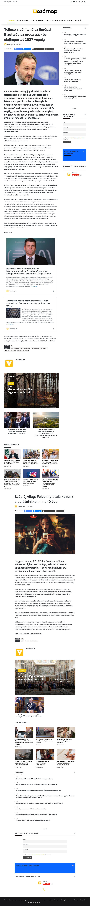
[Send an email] (14, 44)
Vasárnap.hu (10, 44)
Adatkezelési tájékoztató (63, 900)
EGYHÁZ (32, 20)
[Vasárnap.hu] (45, 11)
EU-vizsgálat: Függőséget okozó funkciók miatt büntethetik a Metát (30, 481)
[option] (31, 390)
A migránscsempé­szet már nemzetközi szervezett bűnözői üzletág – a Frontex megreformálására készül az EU (12, 483)
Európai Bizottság (35, 348)
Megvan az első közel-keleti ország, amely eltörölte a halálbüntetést (12, 462)
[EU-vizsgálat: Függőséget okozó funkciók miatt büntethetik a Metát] (31, 473)
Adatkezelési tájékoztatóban (78, 138)
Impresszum (45, 900)
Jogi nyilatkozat (74, 900)
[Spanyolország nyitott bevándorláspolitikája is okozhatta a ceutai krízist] (31, 454)
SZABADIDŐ (62, 20)
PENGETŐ (48, 20)
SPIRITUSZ (70, 20)
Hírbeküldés (52, 900)
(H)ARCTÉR (12, 20)
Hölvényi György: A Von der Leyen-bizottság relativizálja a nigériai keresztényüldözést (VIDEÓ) (50, 483)
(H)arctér (11, 383)
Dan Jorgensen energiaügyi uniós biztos (20, 348)
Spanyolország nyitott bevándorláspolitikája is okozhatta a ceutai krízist (30, 462)
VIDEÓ (77, 20)
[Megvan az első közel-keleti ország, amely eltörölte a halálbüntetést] (12, 454)
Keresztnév (65, 132)
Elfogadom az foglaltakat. (74, 138)
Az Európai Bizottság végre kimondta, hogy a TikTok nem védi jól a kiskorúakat (50, 462)
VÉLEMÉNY (25, 20)
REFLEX (19, 20)
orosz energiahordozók (10, 350)
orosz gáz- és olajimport (23, 350)
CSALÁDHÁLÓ (40, 20)
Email (64, 122)
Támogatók (82, 900)
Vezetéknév (65, 127)
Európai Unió (44, 348)
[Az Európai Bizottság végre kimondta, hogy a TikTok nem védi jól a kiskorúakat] (50, 454)
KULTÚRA (55, 20)
